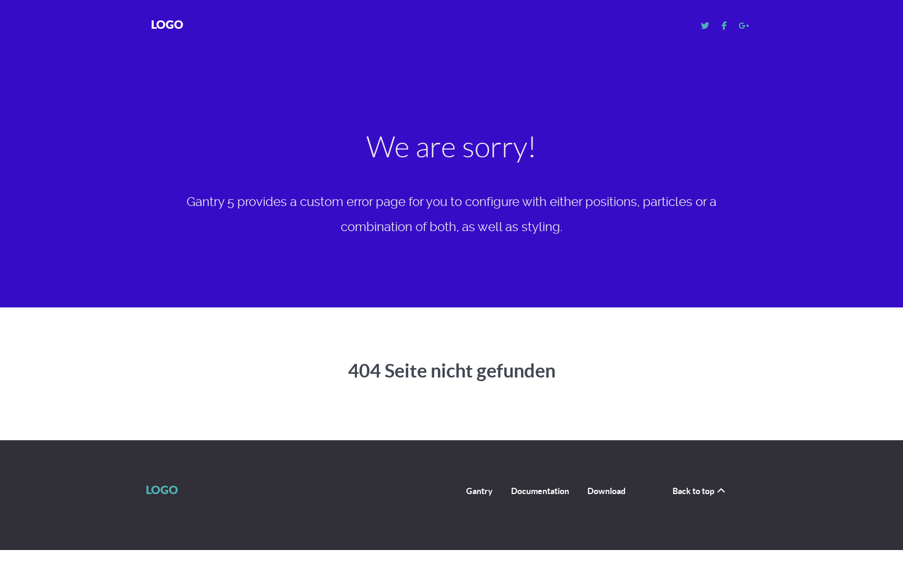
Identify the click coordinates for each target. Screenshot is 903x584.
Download (606, 491)
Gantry (479, 491)
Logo (167, 24)
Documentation (540, 491)
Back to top (694, 491)
